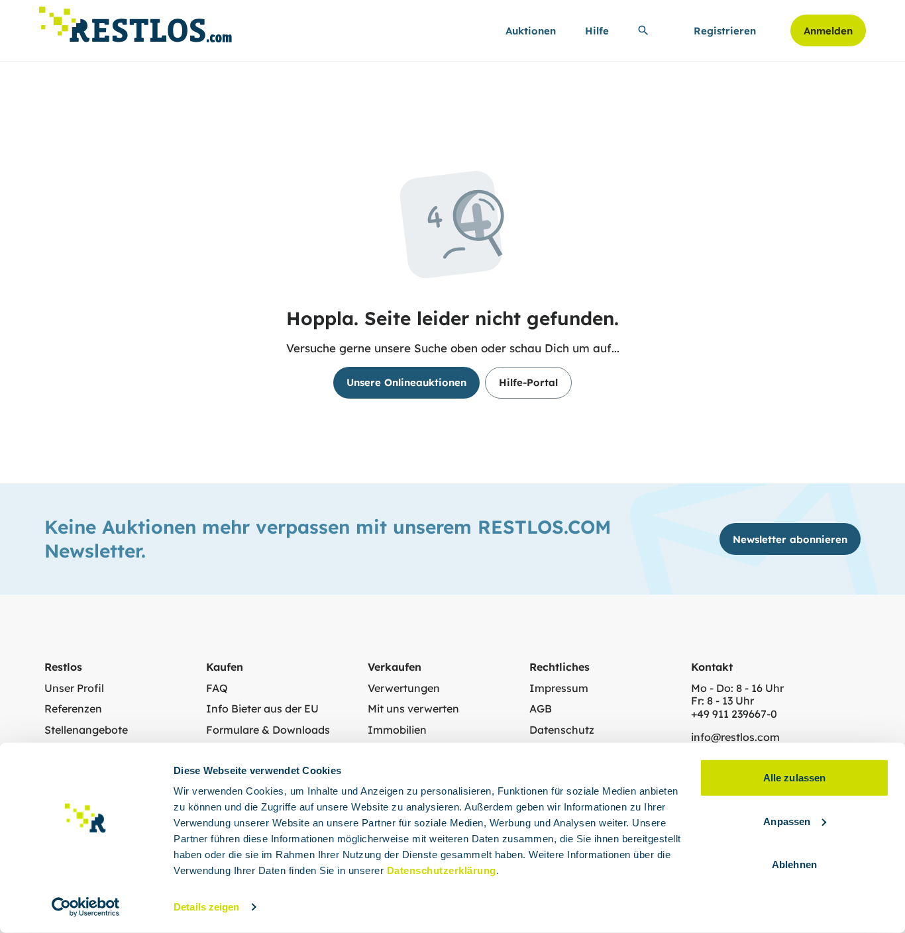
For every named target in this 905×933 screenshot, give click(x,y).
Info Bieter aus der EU (262, 709)
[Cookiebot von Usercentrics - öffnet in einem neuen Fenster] (86, 907)
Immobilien (397, 730)
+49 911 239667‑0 (734, 714)
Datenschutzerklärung (441, 870)
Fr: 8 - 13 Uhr (722, 701)
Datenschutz (561, 730)
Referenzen (73, 709)
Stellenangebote (86, 730)
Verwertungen (404, 688)
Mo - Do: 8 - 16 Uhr (737, 688)
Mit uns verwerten (413, 709)
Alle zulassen (794, 777)
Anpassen (786, 820)
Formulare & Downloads (268, 730)
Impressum (558, 688)
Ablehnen (794, 864)
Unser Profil (74, 688)
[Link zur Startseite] (135, 21)
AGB (540, 709)
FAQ (217, 688)
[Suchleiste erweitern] (643, 30)
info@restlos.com (735, 737)
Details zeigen (206, 906)
